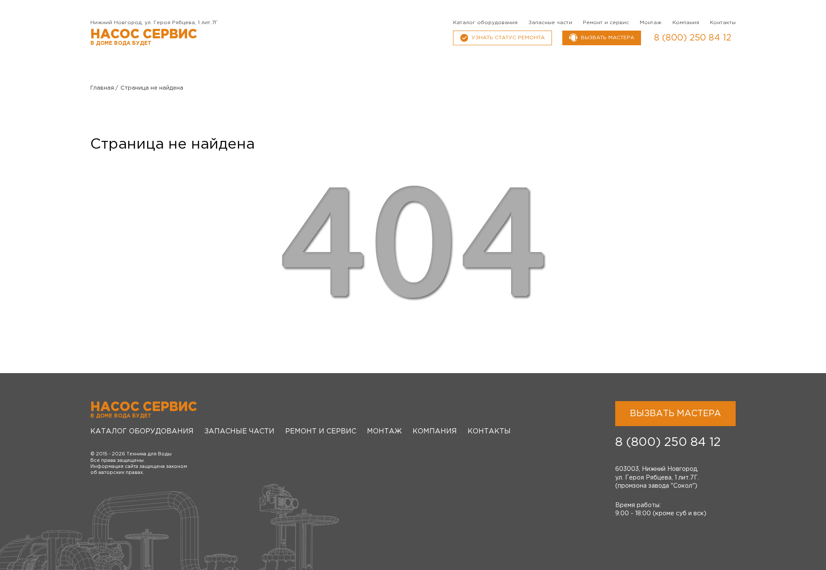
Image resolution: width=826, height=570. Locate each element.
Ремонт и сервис (606, 22)
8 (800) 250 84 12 (692, 38)
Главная (102, 88)
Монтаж (651, 22)
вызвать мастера (607, 37)
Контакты (723, 22)
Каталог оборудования (485, 22)
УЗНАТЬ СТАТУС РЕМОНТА (508, 37)
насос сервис (143, 37)
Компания (685, 22)
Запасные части (550, 22)
